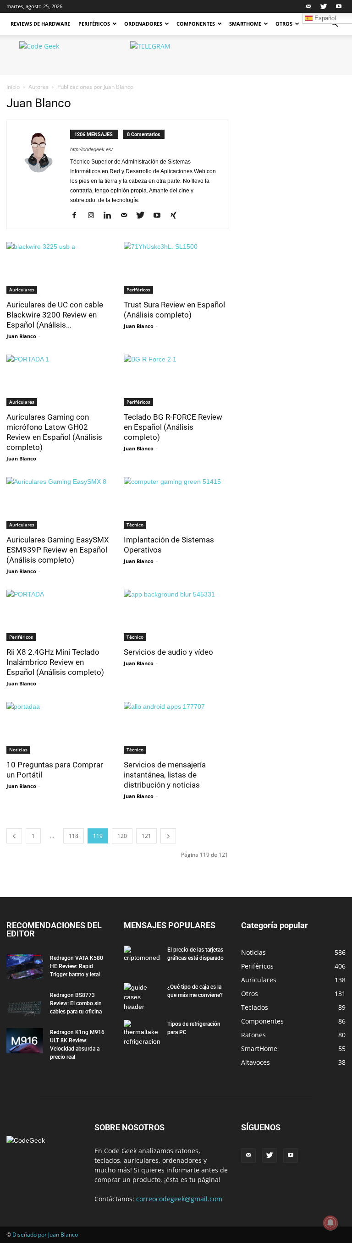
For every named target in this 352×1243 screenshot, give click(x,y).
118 (73, 836)
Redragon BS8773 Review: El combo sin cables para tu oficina (76, 1003)
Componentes (195, 23)
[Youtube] (339, 6)
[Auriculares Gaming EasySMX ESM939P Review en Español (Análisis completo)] (58, 503)
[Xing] (176, 215)
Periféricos (94, 23)
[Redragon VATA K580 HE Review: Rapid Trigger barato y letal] (24, 966)
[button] (335, 24)
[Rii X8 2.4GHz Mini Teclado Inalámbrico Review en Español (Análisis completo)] (58, 615)
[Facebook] (77, 215)
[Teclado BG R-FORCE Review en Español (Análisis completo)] (176, 380)
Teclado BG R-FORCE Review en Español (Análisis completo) (173, 427)
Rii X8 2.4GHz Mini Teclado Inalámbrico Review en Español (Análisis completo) (55, 662)
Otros (283, 23)
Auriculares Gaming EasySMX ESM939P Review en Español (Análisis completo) (57, 549)
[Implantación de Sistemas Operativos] (176, 503)
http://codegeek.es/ (91, 149)
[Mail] (308, 6)
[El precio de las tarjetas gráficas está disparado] (142, 958)
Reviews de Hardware (40, 23)
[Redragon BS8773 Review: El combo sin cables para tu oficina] (24, 1003)
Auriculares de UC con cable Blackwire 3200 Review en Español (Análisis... (54, 314)
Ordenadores (143, 23)
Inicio (13, 87)
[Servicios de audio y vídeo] (176, 615)
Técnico (134, 524)
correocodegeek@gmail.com (179, 1198)
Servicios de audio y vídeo (168, 652)
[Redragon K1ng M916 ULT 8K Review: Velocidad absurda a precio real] (24, 1040)
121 (146, 836)
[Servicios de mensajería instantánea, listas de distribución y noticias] (176, 728)
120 (122, 836)
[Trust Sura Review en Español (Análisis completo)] (176, 268)
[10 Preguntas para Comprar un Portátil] (58, 728)
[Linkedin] (110, 215)
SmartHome (245, 23)
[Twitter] (323, 6)
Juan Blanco (21, 336)
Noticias (18, 749)
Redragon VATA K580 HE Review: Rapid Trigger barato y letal (76, 966)
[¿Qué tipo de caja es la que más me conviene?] (142, 997)
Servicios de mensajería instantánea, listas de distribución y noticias (165, 774)
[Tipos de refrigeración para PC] (142, 1033)
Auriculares (21, 289)
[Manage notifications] (330, 1223)
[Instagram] (94, 215)
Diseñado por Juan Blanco (45, 1234)
